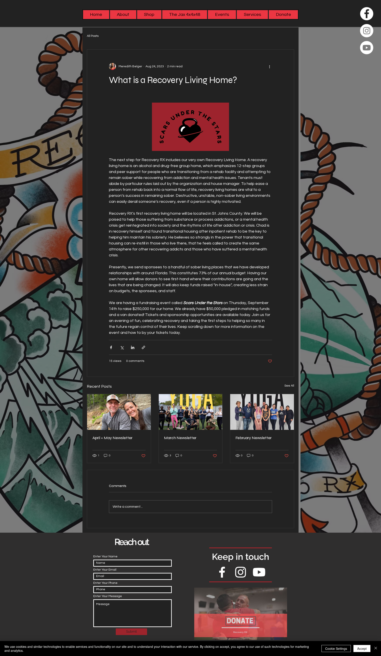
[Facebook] (366, 13)
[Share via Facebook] (111, 347)
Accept (362, 648)
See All (289, 385)
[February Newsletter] (262, 412)
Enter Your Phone (105, 583)
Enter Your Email (104, 569)
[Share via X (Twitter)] (122, 347)
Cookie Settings (336, 648)
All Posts (93, 36)
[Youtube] (366, 47)
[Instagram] (366, 30)
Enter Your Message (107, 596)
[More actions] (269, 66)
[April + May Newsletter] (119, 412)
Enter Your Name (105, 556)
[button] (252, 14)
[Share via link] (143, 347)
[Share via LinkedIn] (133, 347)
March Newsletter (180, 437)
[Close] (375, 648)
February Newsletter (253, 437)
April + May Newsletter (112, 437)
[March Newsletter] (190, 412)
